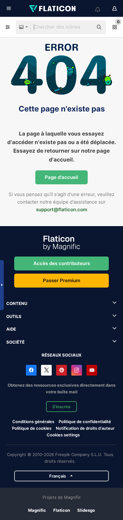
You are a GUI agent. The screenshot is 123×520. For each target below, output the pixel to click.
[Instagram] (76, 370)
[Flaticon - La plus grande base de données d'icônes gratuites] (53, 8)
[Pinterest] (61, 370)
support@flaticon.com (61, 209)
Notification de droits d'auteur (85, 428)
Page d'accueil (61, 177)
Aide (11, 329)
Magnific (37, 510)
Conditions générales (33, 421)
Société (15, 342)
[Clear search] (85, 27)
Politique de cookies (31, 428)
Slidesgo (86, 510)
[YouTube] (91, 370)
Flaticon (61, 510)
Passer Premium (61, 280)
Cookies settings (63, 435)
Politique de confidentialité (85, 421)
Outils (13, 316)
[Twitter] (46, 370)
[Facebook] (31, 370)
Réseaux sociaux (61, 355)
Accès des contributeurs (61, 263)
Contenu (16, 303)
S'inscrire (61, 406)
